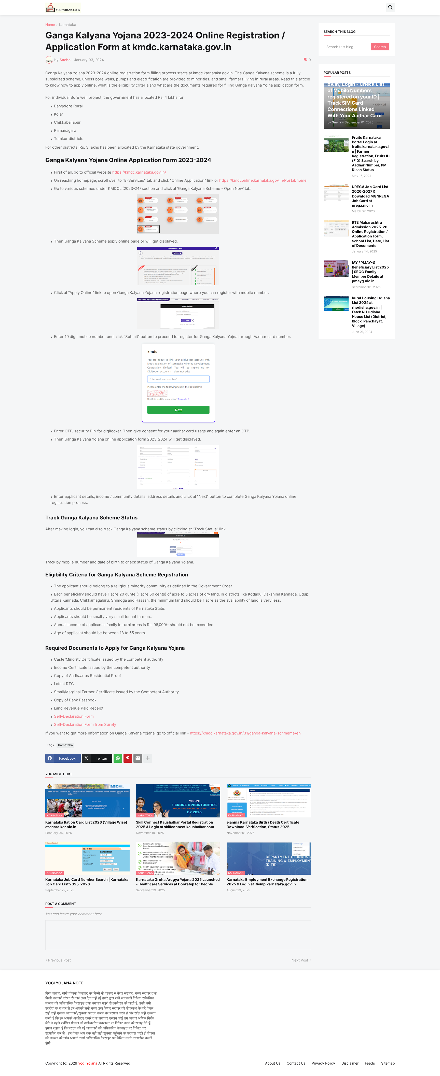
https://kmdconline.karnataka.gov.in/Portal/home (263, 180)
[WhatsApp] (118, 758)
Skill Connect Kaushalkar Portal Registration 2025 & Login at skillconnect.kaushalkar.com (175, 824)
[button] (390, 7)
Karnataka (67, 25)
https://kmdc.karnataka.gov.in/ (139, 172)
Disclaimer (350, 1063)
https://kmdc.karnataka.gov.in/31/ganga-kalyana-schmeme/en (245, 733)
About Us (272, 1063)
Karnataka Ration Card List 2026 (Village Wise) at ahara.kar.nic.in (86, 824)
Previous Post (59, 960)
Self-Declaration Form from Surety (85, 724)
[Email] (137, 758)
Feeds (370, 1063)
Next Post (300, 960)
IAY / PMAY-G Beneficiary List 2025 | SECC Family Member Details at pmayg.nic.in (370, 271)
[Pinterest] (127, 758)
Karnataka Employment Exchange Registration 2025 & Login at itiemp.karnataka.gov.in (267, 881)
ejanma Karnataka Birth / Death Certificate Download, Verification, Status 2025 (263, 824)
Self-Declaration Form (74, 716)
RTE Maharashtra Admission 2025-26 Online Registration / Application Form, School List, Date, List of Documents (370, 234)
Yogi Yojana (87, 1063)
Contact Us (296, 1063)
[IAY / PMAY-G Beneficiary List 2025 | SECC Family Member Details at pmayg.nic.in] (336, 268)
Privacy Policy (323, 1063)
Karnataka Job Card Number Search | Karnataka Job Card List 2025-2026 (86, 881)
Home (50, 25)
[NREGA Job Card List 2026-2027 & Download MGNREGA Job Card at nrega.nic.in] (336, 193)
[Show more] (147, 758)
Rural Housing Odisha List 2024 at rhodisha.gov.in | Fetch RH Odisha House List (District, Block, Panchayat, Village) (371, 312)
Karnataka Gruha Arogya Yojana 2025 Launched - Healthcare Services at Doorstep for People (178, 881)
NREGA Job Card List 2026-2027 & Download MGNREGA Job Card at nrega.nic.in (370, 196)
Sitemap (388, 1063)
